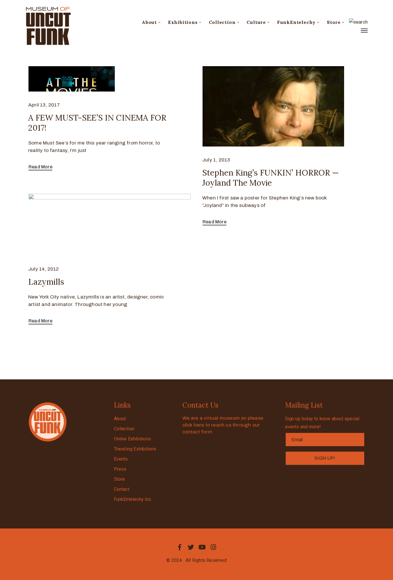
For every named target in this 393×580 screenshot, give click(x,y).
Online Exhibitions (132, 439)
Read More (40, 166)
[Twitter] (191, 547)
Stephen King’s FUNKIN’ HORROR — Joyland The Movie (270, 178)
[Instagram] (213, 547)
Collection (222, 22)
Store (334, 22)
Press (120, 469)
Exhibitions (183, 22)
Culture (256, 22)
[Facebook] (179, 547)
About (149, 22)
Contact (121, 489)
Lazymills (46, 282)
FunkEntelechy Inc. (133, 499)
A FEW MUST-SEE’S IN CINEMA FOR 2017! (97, 123)
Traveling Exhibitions (135, 449)
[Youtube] (202, 547)
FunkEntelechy (296, 22)
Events (121, 459)
